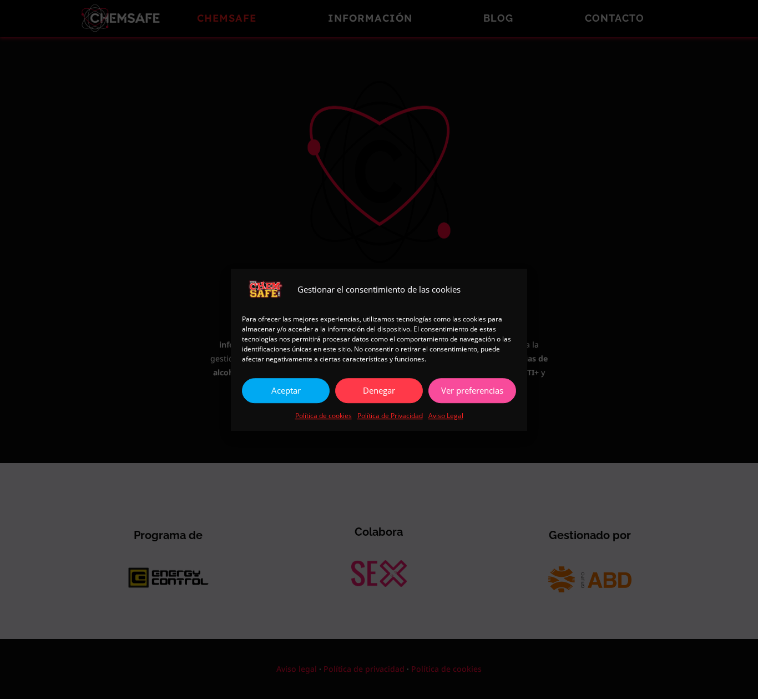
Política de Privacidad (390, 415)
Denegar (379, 390)
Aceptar (286, 390)
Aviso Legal (445, 415)
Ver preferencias (472, 390)
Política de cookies (323, 415)
